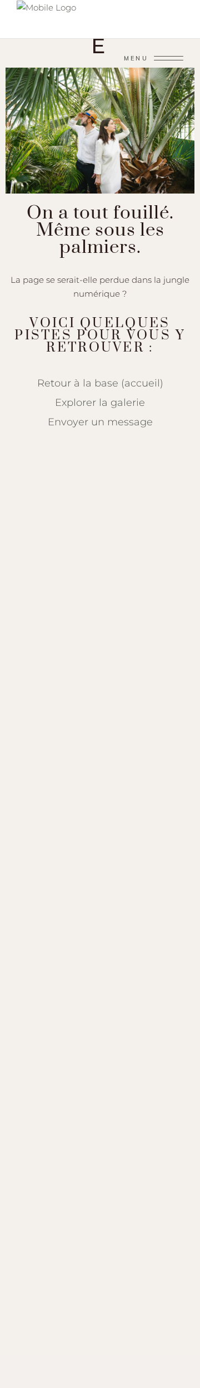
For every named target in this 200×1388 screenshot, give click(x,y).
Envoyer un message (100, 422)
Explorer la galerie (100, 402)
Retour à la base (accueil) (100, 383)
